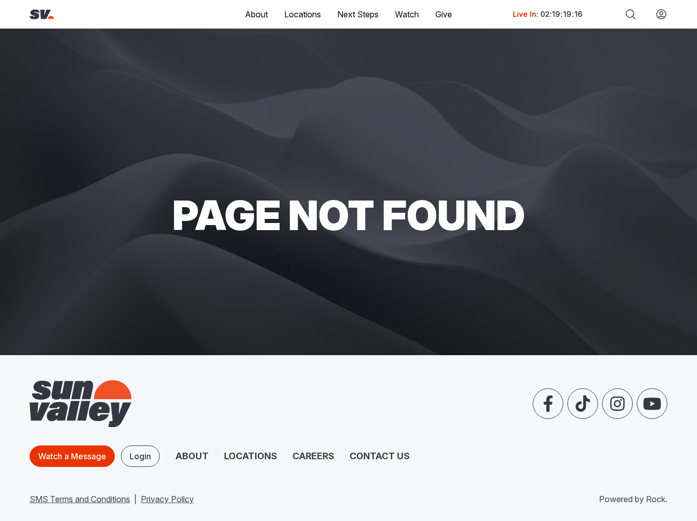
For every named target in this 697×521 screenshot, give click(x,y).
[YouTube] (652, 403)
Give (443, 14)
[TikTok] (582, 403)
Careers (313, 456)
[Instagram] (617, 403)
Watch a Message (72, 456)
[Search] (630, 14)
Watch (407, 14)
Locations (302, 14)
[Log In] (657, 14)
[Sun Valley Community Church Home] (76, 14)
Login (140, 456)
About (192, 456)
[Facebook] (548, 403)
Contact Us (380, 456)
